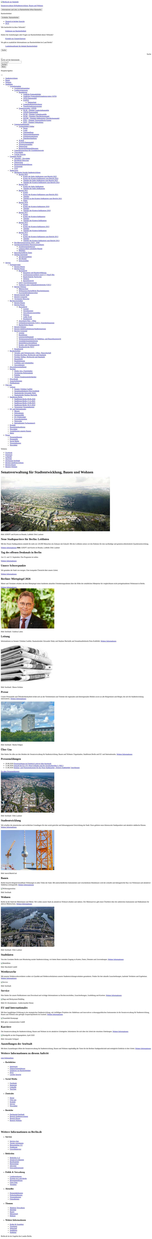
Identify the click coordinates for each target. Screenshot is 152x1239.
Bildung (12, 1216)
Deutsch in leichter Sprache (15, 21)
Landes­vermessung (21, 90)
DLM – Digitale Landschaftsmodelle (36, 110)
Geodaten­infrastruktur (22, 88)
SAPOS (26, 100)
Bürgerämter (14, 1164)
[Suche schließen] (2, 58)
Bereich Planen (19, 267)
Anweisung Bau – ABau (27, 321)
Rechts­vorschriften (16, 301)
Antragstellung (28, 132)
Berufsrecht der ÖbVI (26, 347)
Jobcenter (13, 1166)
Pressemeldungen (16, 437)
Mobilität (13, 1210)
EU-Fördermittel (20, 417)
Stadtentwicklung (11, 78)
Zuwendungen (19, 365)
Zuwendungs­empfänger (18, 367)
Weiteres (26, 279)
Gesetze (26, 309)
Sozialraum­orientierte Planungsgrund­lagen (29, 245)
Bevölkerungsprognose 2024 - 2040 (27, 243)
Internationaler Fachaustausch (24, 423)
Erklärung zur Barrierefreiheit (15, 31)
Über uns (8, 385)
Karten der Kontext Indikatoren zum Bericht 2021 (40, 194)
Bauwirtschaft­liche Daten (23, 253)
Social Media (14, 441)
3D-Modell (22, 259)
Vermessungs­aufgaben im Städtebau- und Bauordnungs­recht (40, 339)
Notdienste (13, 1147)
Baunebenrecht (28, 281)
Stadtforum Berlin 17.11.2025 (24, 401)
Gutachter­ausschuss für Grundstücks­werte (29, 150)
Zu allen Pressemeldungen (10, 771)
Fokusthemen (14, 1199)
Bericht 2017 (23, 212)
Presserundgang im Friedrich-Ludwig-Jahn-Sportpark (32, 764)
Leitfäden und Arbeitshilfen (23, 363)
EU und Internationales (18, 409)
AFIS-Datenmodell (30, 98)
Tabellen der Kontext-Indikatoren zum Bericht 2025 (41, 182)
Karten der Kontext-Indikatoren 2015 (36, 227)
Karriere (13, 369)
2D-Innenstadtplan (25, 257)
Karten (25, 192)
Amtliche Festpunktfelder (32, 94)
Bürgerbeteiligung (16, 1180)
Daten (25, 200)
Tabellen (26, 196)
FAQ (16, 168)
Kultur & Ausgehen (17, 1224)
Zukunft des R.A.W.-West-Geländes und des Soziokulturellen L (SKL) (38, 766)
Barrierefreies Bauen (26, 325)
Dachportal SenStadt (12, 461)
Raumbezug (23, 92)
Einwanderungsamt (16, 1168)
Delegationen (19, 413)
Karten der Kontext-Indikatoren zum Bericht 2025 (40, 178)
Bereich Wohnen (20, 287)
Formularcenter (15, 265)
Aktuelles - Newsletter (22, 158)
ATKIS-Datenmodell (30, 112)
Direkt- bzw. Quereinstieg (23, 371)
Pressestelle (14, 439)
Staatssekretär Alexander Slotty (25, 393)
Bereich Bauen (19, 269)
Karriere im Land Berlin (18, 1178)
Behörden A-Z (15, 1158)
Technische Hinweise (21, 299)
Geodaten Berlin (15, 156)
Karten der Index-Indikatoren (33, 186)
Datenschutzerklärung (17, 1068)
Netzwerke (18, 421)
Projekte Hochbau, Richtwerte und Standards (30, 355)
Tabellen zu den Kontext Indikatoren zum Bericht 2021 (42, 198)
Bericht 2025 (23, 174)
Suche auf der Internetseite (10, 60)
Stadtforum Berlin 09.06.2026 (24, 399)
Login (25, 130)
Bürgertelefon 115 (16, 1145)
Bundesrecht (27, 319)
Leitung (12, 387)
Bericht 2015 (23, 223)
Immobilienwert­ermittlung (28, 343)
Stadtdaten (9, 84)
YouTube (8, 459)
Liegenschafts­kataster (21, 124)
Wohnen (8, 82)
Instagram (8, 455)
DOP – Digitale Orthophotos (33, 122)
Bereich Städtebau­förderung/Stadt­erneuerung (30, 329)
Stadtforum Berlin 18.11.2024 (24, 405)
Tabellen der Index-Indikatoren (34, 188)
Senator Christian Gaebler (23, 389)
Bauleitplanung (19, 361)
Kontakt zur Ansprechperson (15, 39)
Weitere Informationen (9, 548)
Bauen (7, 80)
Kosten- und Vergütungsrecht (29, 345)
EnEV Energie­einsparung (28, 283)
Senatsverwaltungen (17, 1160)
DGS (7, 23)
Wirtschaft (13, 1228)
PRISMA (22, 251)
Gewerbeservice (15, 1149)
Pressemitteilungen (16, 1193)
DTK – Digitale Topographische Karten (37, 120)
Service (8, 263)
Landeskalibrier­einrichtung (32, 104)
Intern (12, 433)
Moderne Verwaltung (17, 1208)
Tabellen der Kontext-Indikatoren (35, 221)
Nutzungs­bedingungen (31, 134)
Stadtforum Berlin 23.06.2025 (24, 403)
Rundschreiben (15, 351)
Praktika (17, 375)
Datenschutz (32, 102)
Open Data (13, 1182)
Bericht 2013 (23, 233)
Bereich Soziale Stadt (21, 295)
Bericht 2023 (23, 184)
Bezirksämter (14, 1162)
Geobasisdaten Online (26, 126)
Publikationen (14, 383)
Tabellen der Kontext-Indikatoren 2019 (37, 210)
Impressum (13, 1066)
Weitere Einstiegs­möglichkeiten (25, 377)
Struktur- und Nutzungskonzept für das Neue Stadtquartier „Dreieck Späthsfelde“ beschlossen (47, 768)
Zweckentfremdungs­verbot (28, 293)
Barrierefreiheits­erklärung (23, 164)
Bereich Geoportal (20, 297)
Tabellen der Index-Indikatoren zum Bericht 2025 (40, 180)
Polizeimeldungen (16, 1195)
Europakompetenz (20, 419)
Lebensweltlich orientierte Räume (30, 249)
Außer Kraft (27, 317)
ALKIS (21, 140)
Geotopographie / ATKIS (27, 108)
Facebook (8, 453)
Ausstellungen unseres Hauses (20, 431)
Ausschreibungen (16, 381)
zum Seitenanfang (7, 1058)
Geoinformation (15, 86)
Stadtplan (13, 1232)
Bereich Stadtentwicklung (14, 463)
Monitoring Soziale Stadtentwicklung (27, 172)
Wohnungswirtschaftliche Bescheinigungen (34, 291)
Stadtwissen (14, 170)
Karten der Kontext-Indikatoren (34, 217)
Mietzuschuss (23, 289)
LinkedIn (8, 457)
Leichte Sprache (20, 154)
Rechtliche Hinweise (21, 160)
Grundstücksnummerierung (28, 341)
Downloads (14, 379)
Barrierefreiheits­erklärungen (28, 148)
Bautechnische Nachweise (32, 277)
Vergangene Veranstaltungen (24, 407)
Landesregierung (16, 1176)
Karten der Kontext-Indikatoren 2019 (36, 206)
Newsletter (13, 429)
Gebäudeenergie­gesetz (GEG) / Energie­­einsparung (36, 323)
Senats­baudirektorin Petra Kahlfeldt (26, 391)
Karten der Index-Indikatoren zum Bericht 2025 (40, 176)
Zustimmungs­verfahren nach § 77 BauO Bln (38, 275)
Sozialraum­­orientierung (27, 247)
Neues (25, 128)
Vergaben (13, 1184)
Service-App (14, 1141)
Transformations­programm (32, 106)
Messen (17, 411)
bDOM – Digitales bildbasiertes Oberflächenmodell (41, 118)
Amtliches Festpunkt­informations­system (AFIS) (40, 96)
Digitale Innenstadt (20, 255)
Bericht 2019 (23, 202)
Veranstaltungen (15, 443)
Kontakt (12, 425)
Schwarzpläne (24, 261)
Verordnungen (28, 311)
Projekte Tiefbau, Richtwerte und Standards (29, 357)
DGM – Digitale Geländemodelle (35, 114)
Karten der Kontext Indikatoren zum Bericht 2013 (40, 237)
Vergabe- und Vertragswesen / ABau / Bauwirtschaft (32, 353)
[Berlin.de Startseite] (10, 2)
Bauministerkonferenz (17, 427)
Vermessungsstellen (25, 144)
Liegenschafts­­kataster (26, 337)
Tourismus (13, 1226)
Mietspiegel (14, 1214)
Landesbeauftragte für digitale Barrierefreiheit (21, 46)
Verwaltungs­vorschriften (31, 313)
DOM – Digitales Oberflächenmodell (36, 116)
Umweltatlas (18, 152)
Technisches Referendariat (23, 373)
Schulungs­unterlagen (30, 136)
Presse (7, 435)
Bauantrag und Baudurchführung (34, 273)
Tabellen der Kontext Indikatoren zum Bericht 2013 (41, 241)
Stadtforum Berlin (16, 397)
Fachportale (18, 166)
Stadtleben (13, 1230)
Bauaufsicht (23, 271)
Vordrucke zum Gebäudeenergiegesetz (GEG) (35, 285)
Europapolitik (19, 415)
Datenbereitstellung (30, 138)
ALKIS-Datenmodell (26, 142)
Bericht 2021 (23, 190)
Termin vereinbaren (16, 1143)
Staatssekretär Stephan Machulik (25, 395)
